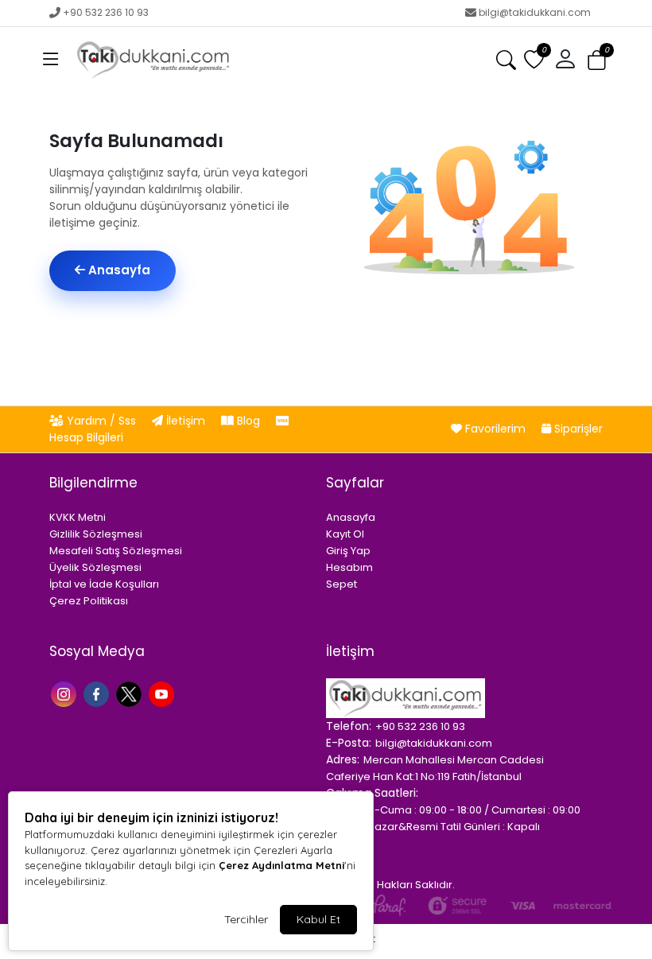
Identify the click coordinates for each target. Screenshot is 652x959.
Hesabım (349, 567)
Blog (248, 421)
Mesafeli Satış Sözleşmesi (115, 550)
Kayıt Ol (345, 534)
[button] (51, 59)
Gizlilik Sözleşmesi (95, 534)
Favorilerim (495, 429)
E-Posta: (348, 743)
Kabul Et (318, 919)
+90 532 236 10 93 (106, 12)
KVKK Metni (77, 517)
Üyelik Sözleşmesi (95, 567)
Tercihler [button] (246, 919)
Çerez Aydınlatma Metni (281, 865)
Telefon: (348, 726)
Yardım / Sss (101, 421)
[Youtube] (163, 693)
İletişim (185, 421)
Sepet (341, 584)
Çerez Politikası (88, 600)
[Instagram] (65, 693)
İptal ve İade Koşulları (104, 584)
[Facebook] (98, 693)
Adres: (342, 759)
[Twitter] (130, 693)
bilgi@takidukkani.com (535, 12)
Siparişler (577, 429)
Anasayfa (117, 270)
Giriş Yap (348, 550)
